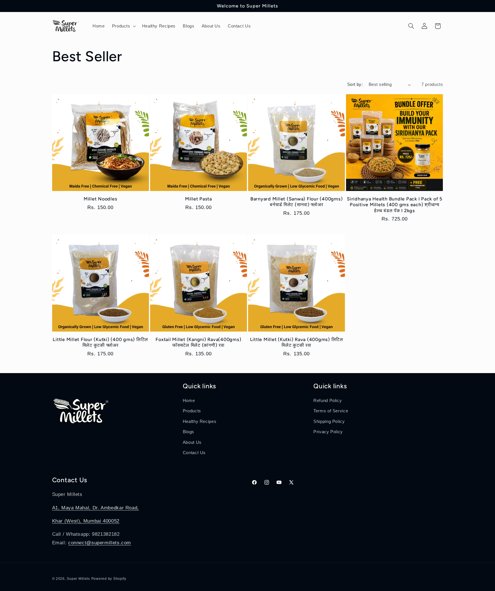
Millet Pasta (198, 199)
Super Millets (78, 578)
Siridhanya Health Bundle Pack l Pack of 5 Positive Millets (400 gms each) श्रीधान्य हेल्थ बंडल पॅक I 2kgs (394, 204)
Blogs (188, 432)
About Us (192, 442)
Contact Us (194, 452)
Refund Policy (327, 400)
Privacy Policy (328, 432)
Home (189, 400)
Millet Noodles (100, 199)
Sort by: (355, 84)
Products (192, 411)
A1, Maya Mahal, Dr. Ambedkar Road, (95, 508)
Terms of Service (330, 411)
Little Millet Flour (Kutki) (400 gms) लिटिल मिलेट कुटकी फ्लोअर (100, 342)
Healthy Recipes (199, 421)
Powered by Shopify (108, 578)
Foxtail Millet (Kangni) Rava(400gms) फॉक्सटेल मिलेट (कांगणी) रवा (198, 342)
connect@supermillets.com (99, 542)
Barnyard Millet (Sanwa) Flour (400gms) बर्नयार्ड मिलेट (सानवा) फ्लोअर (296, 201)
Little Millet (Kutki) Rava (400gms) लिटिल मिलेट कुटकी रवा (296, 342)
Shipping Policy (329, 421)
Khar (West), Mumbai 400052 (85, 521)
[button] (123, 26)
